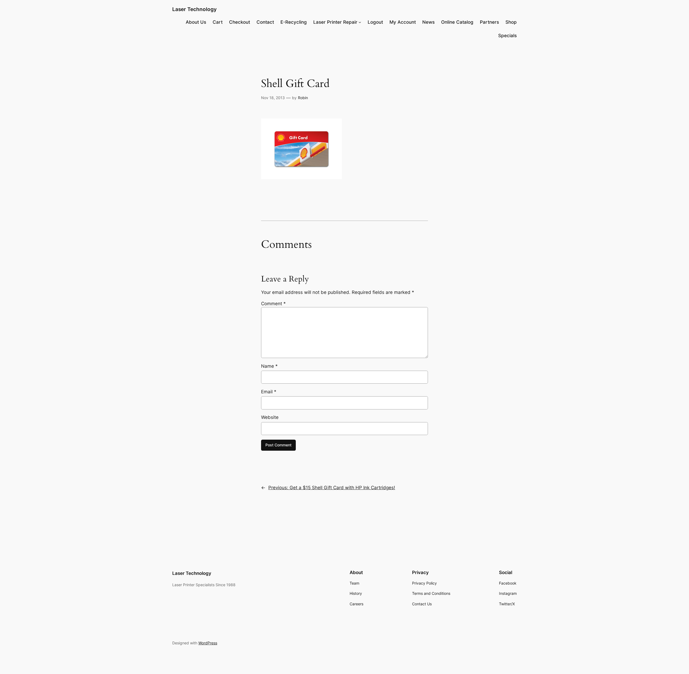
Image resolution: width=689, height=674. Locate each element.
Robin (303, 97)
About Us (196, 22)
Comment (273, 303)
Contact (265, 22)
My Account (402, 22)
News (428, 22)
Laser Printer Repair (335, 22)
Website (270, 417)
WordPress (207, 643)
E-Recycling (293, 22)
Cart (218, 22)
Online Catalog (457, 22)
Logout (375, 22)
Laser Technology (194, 9)
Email (268, 391)
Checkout (239, 22)
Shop (511, 22)
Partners (489, 22)
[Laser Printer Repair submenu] (359, 22)
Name (269, 366)
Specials (507, 35)
